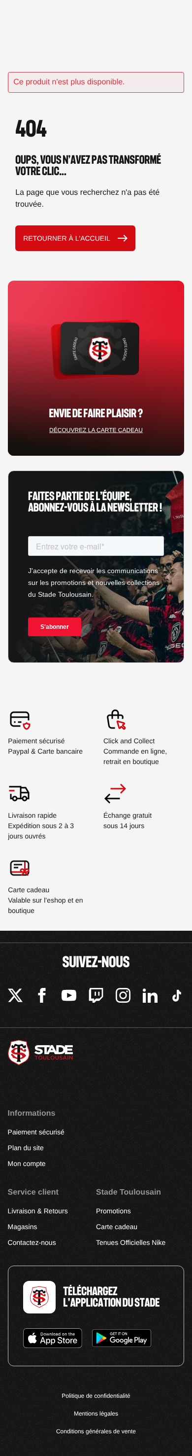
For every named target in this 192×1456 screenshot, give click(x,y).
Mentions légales (96, 1413)
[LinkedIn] (150, 997)
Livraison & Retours (38, 1211)
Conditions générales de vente (96, 1431)
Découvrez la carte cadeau (96, 430)
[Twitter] (15, 997)
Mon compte (27, 1163)
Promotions (113, 1211)
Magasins (22, 1227)
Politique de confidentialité (96, 1395)
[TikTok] (176, 997)
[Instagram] (123, 997)
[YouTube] (69, 997)
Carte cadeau (116, 1227)
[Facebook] (41, 997)
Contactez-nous (32, 1242)
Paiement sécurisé (36, 1132)
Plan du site (26, 1148)
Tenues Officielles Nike (130, 1242)
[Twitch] (96, 997)
